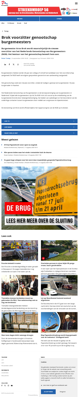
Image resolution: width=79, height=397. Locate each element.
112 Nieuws (10, 23)
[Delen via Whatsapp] (18, 64)
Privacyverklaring (33, 395)
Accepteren (48, 392)
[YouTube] (12, 385)
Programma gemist (7, 366)
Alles (2, 23)
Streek (59, 19)
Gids (2, 363)
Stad (25, 23)
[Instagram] (8, 385)
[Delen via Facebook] (9, 64)
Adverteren (4, 373)
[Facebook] (1, 385)
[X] (5, 385)
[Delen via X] (13, 64)
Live (2, 360)
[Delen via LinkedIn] (5, 64)
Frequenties (5, 376)
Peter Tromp (5, 58)
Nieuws (19, 19)
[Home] (19, 3)
